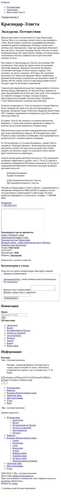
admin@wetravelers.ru (23, 476)
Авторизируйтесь (11, 279)
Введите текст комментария (16, 290)
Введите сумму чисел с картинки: (19, 292)
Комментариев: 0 (10, 17)
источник (5, 481)
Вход (9, 403)
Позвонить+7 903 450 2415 (9, 204)
